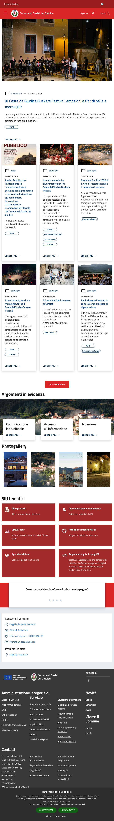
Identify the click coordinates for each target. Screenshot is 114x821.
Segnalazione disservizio (41, 765)
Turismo (33, 734)
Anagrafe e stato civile (40, 704)
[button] (57, 816)
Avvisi (13, 170)
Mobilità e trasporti (39, 739)
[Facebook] (92, 13)
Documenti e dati (10, 730)
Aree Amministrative (11, 704)
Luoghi (89, 728)
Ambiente (62, 722)
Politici (5, 719)
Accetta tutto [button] (46, 810)
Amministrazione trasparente (66, 758)
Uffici (4, 709)
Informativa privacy (67, 765)
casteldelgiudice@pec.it (17, 787)
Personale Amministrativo (14, 724)
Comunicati (16, 93)
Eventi (89, 733)
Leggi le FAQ (35, 770)
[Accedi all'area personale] (102, 4)
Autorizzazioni (64, 736)
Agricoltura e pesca (67, 741)
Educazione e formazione (69, 699)
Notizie (89, 699)
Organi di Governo (10, 699)
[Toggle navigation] (5, 13)
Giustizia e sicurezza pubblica (67, 706)
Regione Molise (11, 4)
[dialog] (57, 804)
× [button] (111, 791)
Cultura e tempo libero (40, 709)
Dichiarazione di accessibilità (65, 777)
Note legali (63, 770)
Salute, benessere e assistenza (67, 729)
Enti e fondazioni (10, 714)
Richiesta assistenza (39, 775)
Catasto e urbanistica (40, 729)
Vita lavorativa (36, 714)
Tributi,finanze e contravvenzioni (65, 715)
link (83, 804)
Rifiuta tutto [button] (68, 810)
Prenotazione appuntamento (37, 758)
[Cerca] (108, 13)
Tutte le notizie (56, 384)
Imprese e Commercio (40, 719)
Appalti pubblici (37, 724)
